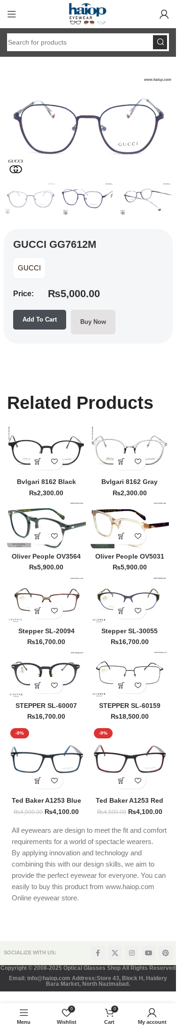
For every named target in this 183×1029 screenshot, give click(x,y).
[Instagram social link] (132, 953)
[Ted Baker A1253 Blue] (46, 759)
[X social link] (115, 953)
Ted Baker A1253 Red (129, 800)
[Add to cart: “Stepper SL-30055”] (121, 610)
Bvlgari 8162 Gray (129, 481)
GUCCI (29, 268)
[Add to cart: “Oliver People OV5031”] (121, 536)
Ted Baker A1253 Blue (46, 800)
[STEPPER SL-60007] (46, 675)
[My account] (164, 14)
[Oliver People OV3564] (46, 525)
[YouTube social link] (149, 953)
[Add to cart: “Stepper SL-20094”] (38, 610)
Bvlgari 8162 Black (46, 481)
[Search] (160, 42)
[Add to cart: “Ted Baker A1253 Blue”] (38, 780)
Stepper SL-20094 (46, 631)
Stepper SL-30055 (129, 631)
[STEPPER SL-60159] (130, 675)
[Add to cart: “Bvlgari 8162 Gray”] (121, 461)
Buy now (93, 321)
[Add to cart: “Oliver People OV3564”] (38, 536)
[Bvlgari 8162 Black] (46, 450)
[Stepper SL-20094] (46, 600)
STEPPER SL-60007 (46, 705)
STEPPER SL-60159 (129, 705)
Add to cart (40, 319)
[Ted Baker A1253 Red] (130, 759)
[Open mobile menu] (11, 14)
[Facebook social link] (98, 953)
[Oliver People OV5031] (130, 525)
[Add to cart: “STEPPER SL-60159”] (121, 685)
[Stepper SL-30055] (130, 600)
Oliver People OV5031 (129, 556)
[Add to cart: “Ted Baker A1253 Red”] (121, 780)
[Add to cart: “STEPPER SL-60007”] (38, 685)
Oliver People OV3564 (46, 556)
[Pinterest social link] (166, 953)
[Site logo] (87, 13)
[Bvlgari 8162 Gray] (130, 450)
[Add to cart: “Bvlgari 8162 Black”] (38, 461)
